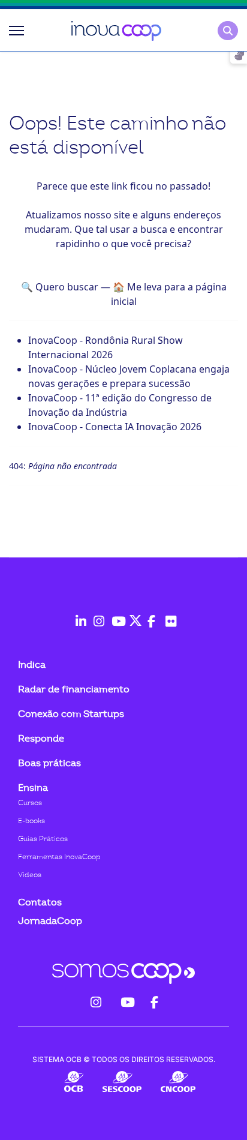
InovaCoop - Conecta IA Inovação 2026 (114, 426)
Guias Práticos (43, 838)
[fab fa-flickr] (168, 615)
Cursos (30, 802)
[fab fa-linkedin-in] (79, 615)
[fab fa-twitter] (132, 615)
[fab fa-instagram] (97, 615)
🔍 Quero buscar (59, 286)
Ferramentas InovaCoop (59, 856)
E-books (31, 820)
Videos (29, 874)
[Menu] (16, 31)
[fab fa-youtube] (114, 615)
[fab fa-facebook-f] (150, 615)
